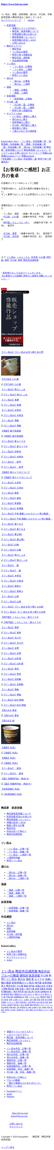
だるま (3, 1012)
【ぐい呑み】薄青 (10, 627)
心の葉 (42, 257)
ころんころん (23, 257)
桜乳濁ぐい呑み (18, 1005)
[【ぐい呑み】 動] (11, 570)
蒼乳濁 (6, 994)
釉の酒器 (6, 982)
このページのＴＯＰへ (18, 1034)
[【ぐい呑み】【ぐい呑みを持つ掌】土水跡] (23, 612)
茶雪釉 (49, 1000)
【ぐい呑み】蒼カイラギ (13, 441)
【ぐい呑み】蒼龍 (10, 493)
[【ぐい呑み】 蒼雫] (12, 467)
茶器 (48, 997)
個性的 (24, 975)
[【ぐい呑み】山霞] (11, 601)
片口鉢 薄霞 (10, 233)
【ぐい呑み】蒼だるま (12, 524)
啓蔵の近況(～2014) (16, 822)
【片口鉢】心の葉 (10, 379)
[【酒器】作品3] (9, 763)
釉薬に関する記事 (15, 825)
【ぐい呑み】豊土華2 (11, 534)
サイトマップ (35, 153)
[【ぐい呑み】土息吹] (12, 488)
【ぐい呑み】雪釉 (10, 420)
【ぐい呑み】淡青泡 (11, 451)
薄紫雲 (43, 989)
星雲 (42, 1000)
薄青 (17, 1002)
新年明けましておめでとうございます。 (23, 273)
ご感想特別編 (13, 857)
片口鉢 (13, 260)
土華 (18, 1007)
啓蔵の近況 (40, 986)
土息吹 (26, 1000)
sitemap (31, 20)
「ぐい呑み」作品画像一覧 (33, 141)
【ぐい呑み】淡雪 (10, 648)
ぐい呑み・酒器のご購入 (24, 116)
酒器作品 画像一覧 (17, 1063)
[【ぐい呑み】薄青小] (12, 591)
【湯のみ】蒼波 (9, 710)
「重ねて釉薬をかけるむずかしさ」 (24, 1083)
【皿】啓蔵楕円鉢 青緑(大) (15, 778)
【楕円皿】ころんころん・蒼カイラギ (20, 617)
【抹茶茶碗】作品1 (10, 789)
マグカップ (11, 1002)
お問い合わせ (18, 43)
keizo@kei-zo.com (19, 1116)
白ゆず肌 (39, 1002)
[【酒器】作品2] (9, 753)
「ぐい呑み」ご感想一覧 (19, 855)
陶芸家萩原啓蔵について (19, 813)
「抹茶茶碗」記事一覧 (18, 908)
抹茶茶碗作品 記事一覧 (19, 1066)
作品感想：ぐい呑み (12, 159)
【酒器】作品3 (8, 758)
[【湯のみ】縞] (10, 743)
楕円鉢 (32, 986)
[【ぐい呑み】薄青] (11, 632)
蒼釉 (31, 1005)
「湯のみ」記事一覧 (17, 872)
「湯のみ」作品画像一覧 (34, 147)
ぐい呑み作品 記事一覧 (19, 1048)
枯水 (40, 1007)
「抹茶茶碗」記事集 (22, 99)
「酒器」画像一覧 (15, 893)
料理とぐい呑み (20, 75)
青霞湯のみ (24, 1007)
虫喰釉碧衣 (44, 992)
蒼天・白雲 (27, 1002)
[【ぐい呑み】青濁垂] (12, 508)
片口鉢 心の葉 (11, 216)
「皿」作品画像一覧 (11, 147)
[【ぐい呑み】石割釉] (12, 684)
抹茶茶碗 (11, 96)
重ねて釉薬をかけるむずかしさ (22, 994)
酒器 (9, 87)
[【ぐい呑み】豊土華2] (12, 539)
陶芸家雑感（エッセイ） (24, 37)
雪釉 (10, 1007)
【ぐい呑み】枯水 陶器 (12, 700)
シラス (47, 1005)
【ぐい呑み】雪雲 (10, 669)
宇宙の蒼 (9, 997)
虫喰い (48, 979)
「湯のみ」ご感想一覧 (18, 878)
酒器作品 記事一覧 (17, 1060)
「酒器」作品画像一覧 (35, 144)
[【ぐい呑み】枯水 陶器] (13, 705)
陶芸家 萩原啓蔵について (25, 31)
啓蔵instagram (27, 156)
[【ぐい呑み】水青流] (12, 415)
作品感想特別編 (20, 60)
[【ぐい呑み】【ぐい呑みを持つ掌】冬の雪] (10, 375)
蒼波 (38, 1000)
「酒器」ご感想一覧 (17, 896)
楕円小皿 (30, 989)
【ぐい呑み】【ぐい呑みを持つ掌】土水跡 (22, 607)
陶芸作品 (16, 49)
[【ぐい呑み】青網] (11, 405)
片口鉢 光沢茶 (11, 236)
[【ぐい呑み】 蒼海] (12, 773)
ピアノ (20, 1000)
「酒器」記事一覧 (15, 890)
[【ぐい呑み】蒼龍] (11, 498)
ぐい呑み (11, 63)
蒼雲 (46, 1002)
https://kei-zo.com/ (20, 1113)
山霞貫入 (35, 1007)
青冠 (48, 1007)
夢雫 (33, 1002)
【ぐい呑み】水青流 (11, 410)
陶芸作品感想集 (31, 260)
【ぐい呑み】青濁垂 (11, 503)
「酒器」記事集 (20, 90)
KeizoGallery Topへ (10, 141)
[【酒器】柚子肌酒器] (12, 436)
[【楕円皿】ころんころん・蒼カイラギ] (21, 622)
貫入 (3, 986)
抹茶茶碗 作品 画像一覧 (20, 1069)
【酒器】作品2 (8, 747)
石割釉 (18, 1010)
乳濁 (21, 1002)
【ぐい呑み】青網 (10, 400)
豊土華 (31, 992)
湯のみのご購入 (20, 119)
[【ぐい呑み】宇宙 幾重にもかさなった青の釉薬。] (27, 519)
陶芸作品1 (11, 986)
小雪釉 (4, 989)
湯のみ (10, 78)
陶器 (31, 1010)
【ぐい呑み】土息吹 (11, 482)
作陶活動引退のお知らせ (24, 34)
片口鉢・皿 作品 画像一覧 (21, 1072)
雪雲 (10, 1000)
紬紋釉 (27, 1005)
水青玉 (7, 1010)
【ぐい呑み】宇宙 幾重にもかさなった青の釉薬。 (25, 513)
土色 (31, 1000)
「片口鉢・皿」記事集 (23, 104)
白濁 (51, 1010)
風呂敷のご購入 (20, 128)
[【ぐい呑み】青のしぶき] (14, 394)
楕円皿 (38, 982)
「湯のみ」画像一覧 (17, 875)
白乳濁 (37, 992)
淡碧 (26, 992)
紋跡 (37, 989)
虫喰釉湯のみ (19, 997)
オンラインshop (14, 113)
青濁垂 (49, 989)
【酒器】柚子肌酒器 (11, 431)
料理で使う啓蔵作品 (22, 55)
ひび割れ (13, 1010)
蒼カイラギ (39, 994)
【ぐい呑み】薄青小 (11, 586)
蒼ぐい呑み (25, 1010)
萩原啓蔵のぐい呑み (23, 982)
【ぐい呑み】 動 (10, 565)
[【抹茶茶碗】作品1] (11, 794)
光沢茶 (34, 257)
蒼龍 (14, 1007)
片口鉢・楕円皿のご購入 (24, 125)
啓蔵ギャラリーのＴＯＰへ (20, 1031)
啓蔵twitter (47, 153)
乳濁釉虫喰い (7, 992)
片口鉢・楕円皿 (14, 934)
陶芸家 (11, 989)
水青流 (49, 986)
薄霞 (20, 260)
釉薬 (26, 986)
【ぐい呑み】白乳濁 (11, 658)
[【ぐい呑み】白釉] (11, 550)
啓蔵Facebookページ (11, 156)
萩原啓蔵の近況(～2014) (24, 40)
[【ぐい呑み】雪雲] (11, 674)
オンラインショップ (11, 20)
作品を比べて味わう (17, 831)
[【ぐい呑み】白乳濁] (12, 664)
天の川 (35, 1010)
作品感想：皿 (30, 159)
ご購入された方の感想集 (24, 131)
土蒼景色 (10, 1005)
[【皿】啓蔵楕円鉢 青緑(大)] (16, 784)
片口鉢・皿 (12, 102)
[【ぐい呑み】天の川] (12, 643)
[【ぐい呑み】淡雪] (11, 653)
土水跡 (15, 1000)
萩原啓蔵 (11, 25)
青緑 (15, 992)
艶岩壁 (43, 997)
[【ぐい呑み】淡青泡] (12, 457)
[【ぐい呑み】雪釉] (11, 426)
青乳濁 (21, 992)
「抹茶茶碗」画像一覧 (18, 911)
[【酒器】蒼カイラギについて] (16, 477)
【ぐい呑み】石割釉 (11, 679)
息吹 (27, 997)
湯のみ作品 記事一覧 (18, 1054)
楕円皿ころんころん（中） (16, 222)
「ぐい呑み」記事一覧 (18, 849)
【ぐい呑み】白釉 (10, 545)
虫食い (22, 989)
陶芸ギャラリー (14, 46)
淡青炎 (44, 1007)
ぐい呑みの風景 (20, 52)
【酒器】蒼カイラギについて (15, 472)
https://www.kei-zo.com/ (14, 4)
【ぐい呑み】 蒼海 (11, 768)
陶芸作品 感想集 (21, 57)
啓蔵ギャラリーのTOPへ (24, 28)
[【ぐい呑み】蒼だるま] (13, 529)
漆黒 (29, 1007)
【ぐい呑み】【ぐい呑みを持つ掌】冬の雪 (22, 352)
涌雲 (6, 260)
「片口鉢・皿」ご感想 (23, 107)
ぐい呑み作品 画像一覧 (19, 1051)
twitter (9, 960)
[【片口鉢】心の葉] (11, 384)
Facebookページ (14, 1091)
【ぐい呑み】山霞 (10, 596)
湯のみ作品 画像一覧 (18, 1057)
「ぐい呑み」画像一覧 (18, 852)
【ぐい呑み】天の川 (11, 638)
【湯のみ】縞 (7, 720)
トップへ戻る (7, 1147)
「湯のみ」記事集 (21, 81)
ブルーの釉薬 (10, 975)
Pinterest (10, 1096)
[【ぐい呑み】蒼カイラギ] (14, 446)
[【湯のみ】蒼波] (10, 715)
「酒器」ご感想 (20, 93)
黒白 (4, 1005)
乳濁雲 (3, 1002)
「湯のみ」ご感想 (21, 84)
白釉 (17, 989)
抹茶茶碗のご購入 (21, 122)
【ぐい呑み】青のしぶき (13, 389)
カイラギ (39, 979)
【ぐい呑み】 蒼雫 (11, 462)
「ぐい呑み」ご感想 (22, 69)
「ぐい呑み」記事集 (22, 66)
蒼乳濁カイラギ (38, 1005)
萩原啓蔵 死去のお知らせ (19, 816)
